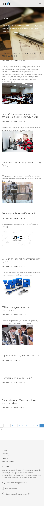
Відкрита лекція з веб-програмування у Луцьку (21, 260)
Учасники (5, 456)
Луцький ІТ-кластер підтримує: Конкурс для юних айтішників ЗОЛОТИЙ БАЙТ (21, 115)
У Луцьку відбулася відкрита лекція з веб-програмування (22, 54)
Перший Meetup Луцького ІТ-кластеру (20, 355)
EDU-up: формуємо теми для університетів (15, 308)
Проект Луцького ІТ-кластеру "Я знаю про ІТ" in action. (20, 401)
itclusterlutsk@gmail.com (17, 483)
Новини (4, 450)
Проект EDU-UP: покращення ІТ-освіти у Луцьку (21, 164)
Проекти (5, 453)
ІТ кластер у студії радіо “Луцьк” (17, 377)
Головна (5, 448)
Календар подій (8, 461)
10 (37, 426)
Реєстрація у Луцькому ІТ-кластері (18, 213)
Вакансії (5, 458)
